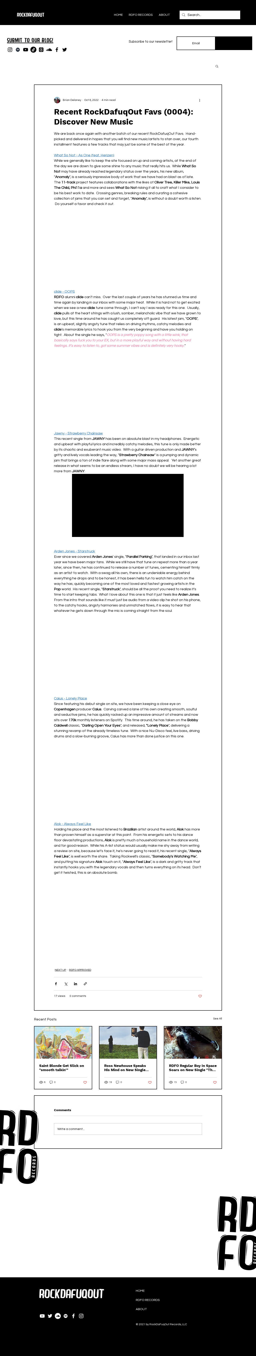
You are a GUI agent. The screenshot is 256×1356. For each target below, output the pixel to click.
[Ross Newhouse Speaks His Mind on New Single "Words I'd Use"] (128, 1042)
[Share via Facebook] (56, 984)
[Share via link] (85, 984)
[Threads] (41, 50)
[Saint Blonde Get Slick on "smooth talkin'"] (63, 1042)
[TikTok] (33, 50)
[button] (217, 66)
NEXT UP (60, 970)
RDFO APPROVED (80, 970)
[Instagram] (10, 50)
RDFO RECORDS (148, 1300)
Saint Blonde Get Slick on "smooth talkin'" (61, 1067)
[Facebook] (57, 50)
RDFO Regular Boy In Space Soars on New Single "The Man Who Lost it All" (193, 1067)
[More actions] (199, 100)
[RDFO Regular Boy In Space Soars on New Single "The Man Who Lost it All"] (193, 1042)
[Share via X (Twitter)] (66, 984)
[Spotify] (18, 50)
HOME (140, 1290)
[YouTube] (26, 50)
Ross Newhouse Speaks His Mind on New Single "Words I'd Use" (125, 1067)
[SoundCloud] (49, 50)
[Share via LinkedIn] (75, 984)
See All (217, 1018)
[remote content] (128, 245)
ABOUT (141, 1309)
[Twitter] (65, 50)
